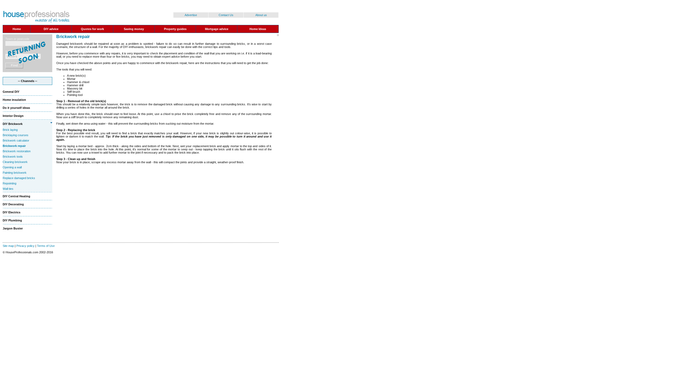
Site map (8, 245)
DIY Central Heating (16, 196)
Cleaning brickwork (15, 162)
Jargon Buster (13, 228)
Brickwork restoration (17, 151)
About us (261, 15)
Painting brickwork (15, 172)
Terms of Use (46, 245)
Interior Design (13, 115)
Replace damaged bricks (19, 178)
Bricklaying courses (15, 135)
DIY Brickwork (13, 123)
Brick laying (10, 129)
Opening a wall (12, 167)
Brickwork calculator (16, 140)
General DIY (11, 91)
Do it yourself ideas (16, 107)
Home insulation (14, 99)
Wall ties (8, 188)
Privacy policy (25, 245)
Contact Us (226, 15)
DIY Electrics (11, 212)
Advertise (191, 15)
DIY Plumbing (12, 220)
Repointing (9, 183)
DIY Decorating (13, 204)
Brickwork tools (13, 156)
